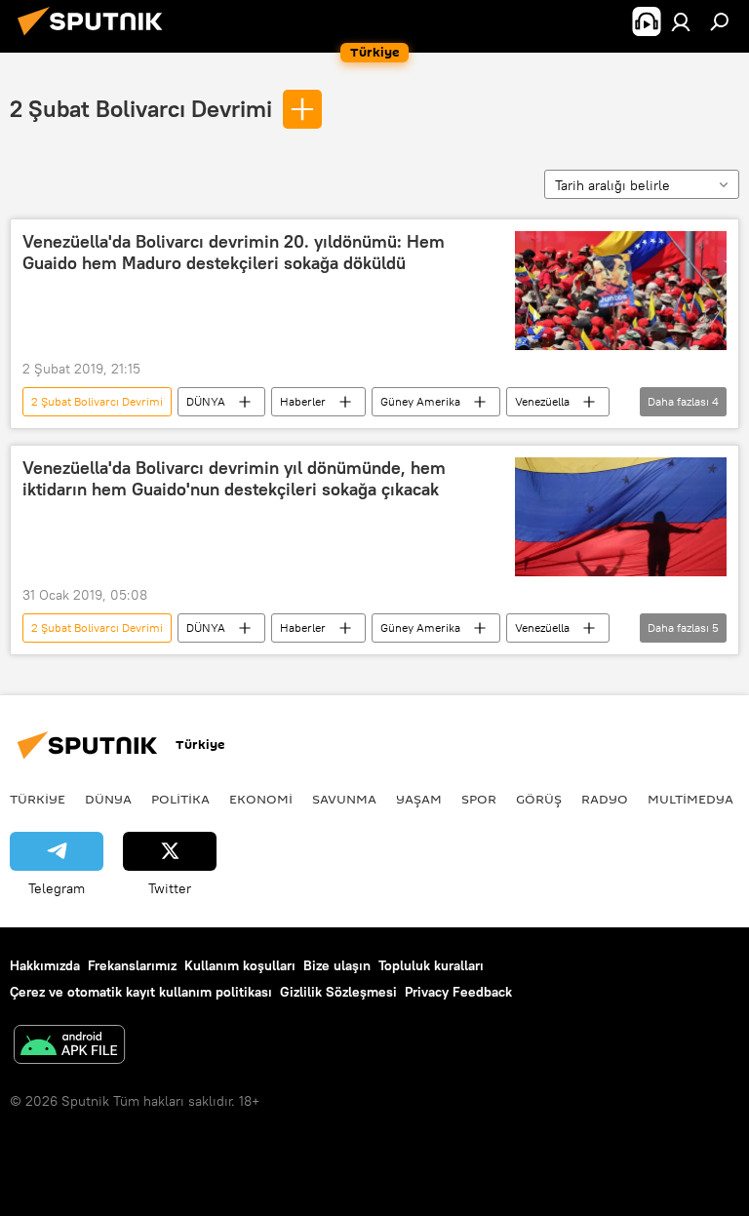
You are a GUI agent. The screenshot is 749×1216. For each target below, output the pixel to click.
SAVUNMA (344, 798)
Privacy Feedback (458, 991)
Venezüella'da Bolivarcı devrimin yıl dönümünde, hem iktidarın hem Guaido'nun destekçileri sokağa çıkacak (234, 478)
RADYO (604, 798)
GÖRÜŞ (539, 798)
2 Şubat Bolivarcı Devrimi (141, 108)
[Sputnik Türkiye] (95, 38)
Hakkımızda (45, 965)
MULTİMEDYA (690, 798)
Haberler (303, 401)
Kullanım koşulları (240, 965)
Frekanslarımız (132, 965)
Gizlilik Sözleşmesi (338, 991)
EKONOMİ (261, 798)
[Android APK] (69, 1047)
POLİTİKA (180, 798)
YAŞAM (419, 798)
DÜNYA (205, 401)
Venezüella (542, 401)
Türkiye (37, 798)
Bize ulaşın (337, 965)
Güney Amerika (420, 401)
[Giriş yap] (680, 21)
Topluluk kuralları (431, 965)
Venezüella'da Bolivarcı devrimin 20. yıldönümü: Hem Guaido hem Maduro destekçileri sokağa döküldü (233, 252)
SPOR (478, 798)
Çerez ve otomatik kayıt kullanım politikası (141, 991)
